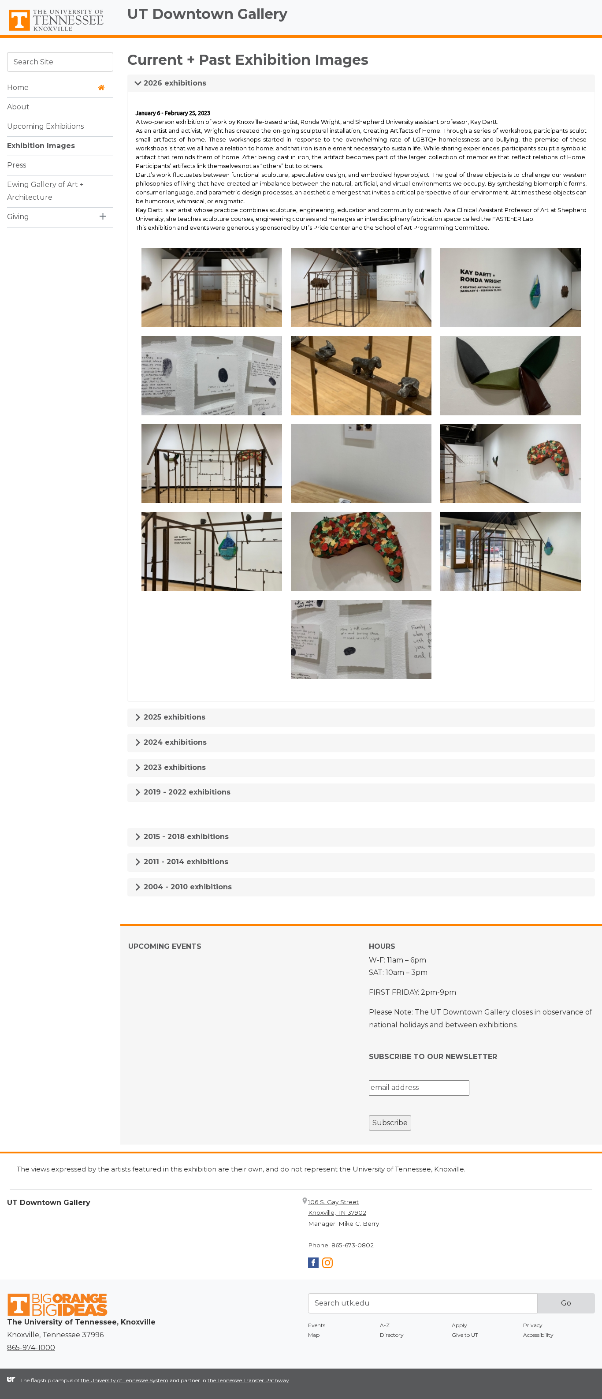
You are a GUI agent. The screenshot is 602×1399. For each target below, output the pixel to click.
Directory (392, 1335)
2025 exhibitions (173, 717)
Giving (18, 217)
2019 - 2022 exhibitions (185, 792)
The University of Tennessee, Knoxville (60, 31)
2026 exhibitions (173, 83)
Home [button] (18, 87)
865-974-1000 (31, 1347)
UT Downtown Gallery (207, 13)
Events (316, 1325)
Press (16, 165)
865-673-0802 (352, 1245)
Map (314, 1335)
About (18, 107)
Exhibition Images (41, 146)
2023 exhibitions (173, 767)
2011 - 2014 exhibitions (184, 862)
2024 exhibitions (174, 742)
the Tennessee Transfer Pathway (248, 1380)
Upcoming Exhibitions (45, 126)
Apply (459, 1325)
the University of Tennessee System (124, 1380)
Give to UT (465, 1335)
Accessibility (538, 1335)
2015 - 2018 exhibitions (185, 836)
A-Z (385, 1325)
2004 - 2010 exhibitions (186, 887)
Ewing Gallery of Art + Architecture (45, 190)
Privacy (533, 1325)
